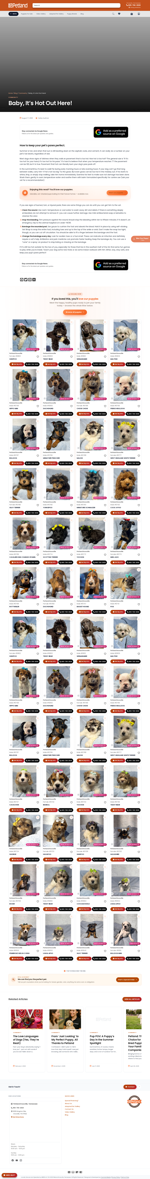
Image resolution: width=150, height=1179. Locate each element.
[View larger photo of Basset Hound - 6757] (105, 570)
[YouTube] (16, 1160)
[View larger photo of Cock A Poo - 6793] (139, 471)
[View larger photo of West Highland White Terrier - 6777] (139, 421)
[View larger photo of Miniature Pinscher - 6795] (71, 421)
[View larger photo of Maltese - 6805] (139, 322)
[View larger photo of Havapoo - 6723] (71, 817)
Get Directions (18, 1117)
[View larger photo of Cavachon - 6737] (38, 768)
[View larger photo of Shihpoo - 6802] (38, 322)
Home (10, 93)
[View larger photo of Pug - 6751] (139, 570)
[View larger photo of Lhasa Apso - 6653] (71, 916)
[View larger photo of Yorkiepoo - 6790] (71, 471)
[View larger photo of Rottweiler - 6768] (38, 570)
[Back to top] (139, 1087)
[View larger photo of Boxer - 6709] (38, 867)
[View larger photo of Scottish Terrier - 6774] (71, 520)
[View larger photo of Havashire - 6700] (139, 817)
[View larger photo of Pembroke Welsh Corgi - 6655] (38, 916)
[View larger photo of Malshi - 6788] (105, 421)
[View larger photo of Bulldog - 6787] (38, 421)
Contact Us (69, 1109)
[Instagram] (20, 1160)
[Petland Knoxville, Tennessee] (18, 5)
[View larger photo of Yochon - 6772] (105, 520)
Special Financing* (71, 1101)
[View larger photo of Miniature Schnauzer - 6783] (105, 471)
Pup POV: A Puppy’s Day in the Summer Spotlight (102, 1040)
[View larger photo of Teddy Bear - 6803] (71, 322)
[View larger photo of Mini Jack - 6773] (139, 520)
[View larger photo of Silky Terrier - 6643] (105, 916)
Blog (82, 14)
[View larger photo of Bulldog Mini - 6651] (139, 916)
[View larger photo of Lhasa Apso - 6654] (139, 867)
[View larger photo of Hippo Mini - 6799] (38, 372)
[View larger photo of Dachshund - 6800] (71, 372)
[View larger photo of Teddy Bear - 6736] (139, 768)
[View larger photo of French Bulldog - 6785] (139, 372)
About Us (68, 1103)
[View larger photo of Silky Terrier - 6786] (38, 471)
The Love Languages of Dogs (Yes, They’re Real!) (26, 1040)
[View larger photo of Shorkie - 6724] (38, 817)
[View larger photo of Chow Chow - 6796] (105, 372)
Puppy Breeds (72, 14)
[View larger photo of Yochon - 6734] (105, 768)
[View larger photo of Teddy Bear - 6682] (71, 867)
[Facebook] (12, 1160)
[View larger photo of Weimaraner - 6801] (105, 322)
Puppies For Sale (27, 14)
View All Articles (132, 999)
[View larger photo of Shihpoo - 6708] (105, 817)
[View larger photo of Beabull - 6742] (71, 768)
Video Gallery (41, 14)
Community (23, 93)
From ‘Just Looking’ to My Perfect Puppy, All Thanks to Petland (65, 1040)
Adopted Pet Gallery (56, 14)
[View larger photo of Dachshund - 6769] (71, 570)
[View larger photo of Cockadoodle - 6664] (105, 867)
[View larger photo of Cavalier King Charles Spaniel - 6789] (38, 520)
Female (15, 356)
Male (47, 356)
